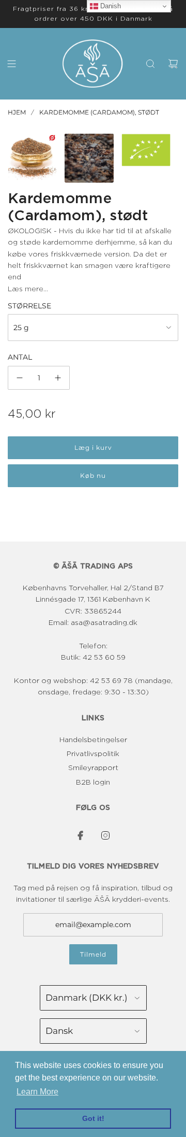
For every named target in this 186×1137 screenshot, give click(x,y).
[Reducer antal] (19, 377)
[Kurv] (173, 63)
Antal (20, 357)
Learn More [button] (37, 1091)
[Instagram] (105, 835)
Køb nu (93, 475)
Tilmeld (93, 954)
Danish (109, 6)
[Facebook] (80, 835)
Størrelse (29, 305)
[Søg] (150, 63)
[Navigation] (11, 63)
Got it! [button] (93, 1118)
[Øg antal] (58, 377)
